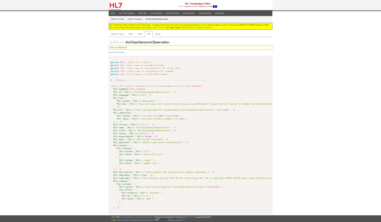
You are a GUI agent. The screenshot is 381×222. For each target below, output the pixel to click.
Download (118, 52)
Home (112, 13)
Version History (145, 220)
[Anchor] (170, 42)
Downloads (219, 13)
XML (131, 34)
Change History (205, 13)
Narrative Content (117, 34)
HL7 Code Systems (127, 13)
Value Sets (142, 13)
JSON (140, 34)
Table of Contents (123, 220)
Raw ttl (111, 52)
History (158, 34)
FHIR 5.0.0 (188, 217)
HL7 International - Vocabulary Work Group (136, 217)
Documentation (189, 13)
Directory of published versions (198, 27)
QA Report (134, 220)
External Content (172, 13)
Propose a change (174, 220)
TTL (148, 34)
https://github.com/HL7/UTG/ (152, 27)
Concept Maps (156, 13)
